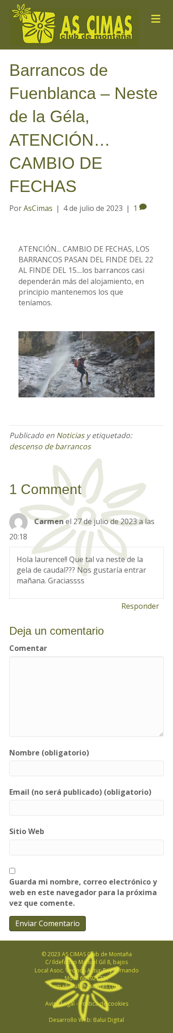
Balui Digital (108, 1020)
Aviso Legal (60, 1004)
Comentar (28, 648)
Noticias (70, 435)
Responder (140, 606)
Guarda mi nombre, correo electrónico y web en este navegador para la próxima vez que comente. (83, 892)
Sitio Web (26, 831)
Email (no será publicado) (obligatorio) (80, 792)
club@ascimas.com (95, 986)
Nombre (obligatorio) (49, 753)
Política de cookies (103, 1004)
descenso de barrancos (50, 446)
